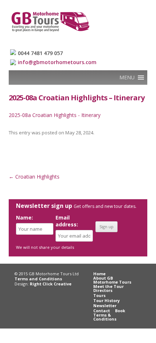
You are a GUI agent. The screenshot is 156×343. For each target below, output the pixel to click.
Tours (99, 295)
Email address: (67, 221)
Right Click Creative (50, 283)
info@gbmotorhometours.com (57, 62)
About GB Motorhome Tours (112, 280)
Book (120, 310)
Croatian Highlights (34, 176)
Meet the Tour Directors (108, 288)
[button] (127, 77)
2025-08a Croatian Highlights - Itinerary (54, 115)
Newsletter (104, 305)
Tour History (106, 300)
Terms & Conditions (104, 317)
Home (99, 273)
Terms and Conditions (38, 278)
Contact (101, 310)
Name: (24, 217)
